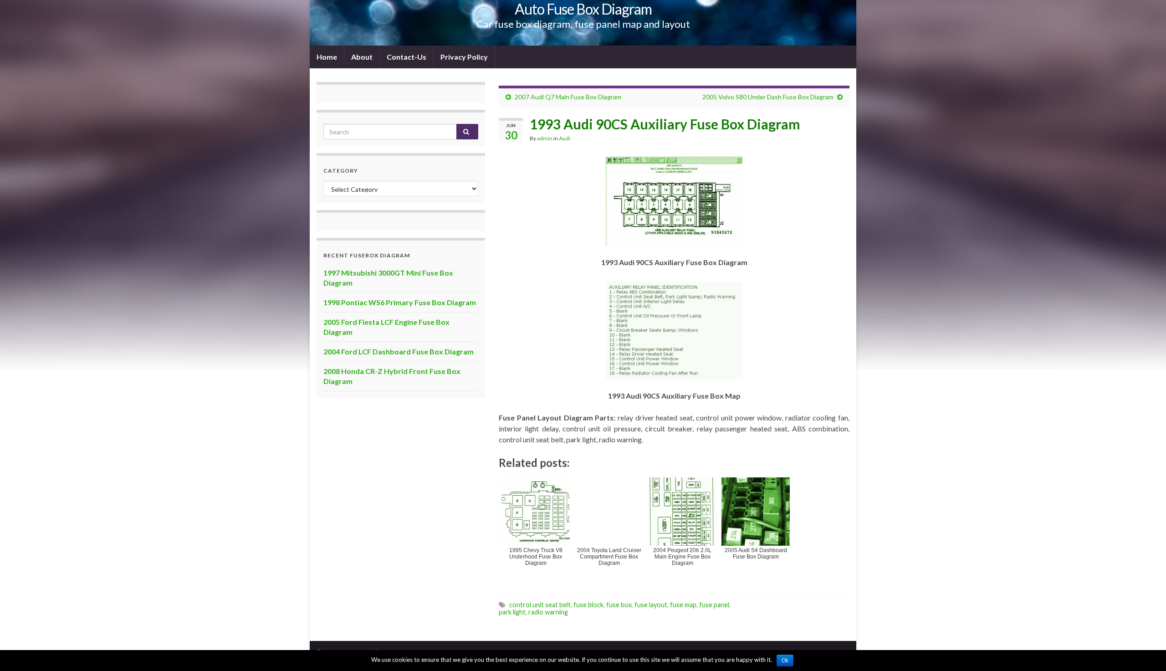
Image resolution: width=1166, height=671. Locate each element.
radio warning (548, 612)
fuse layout (650, 605)
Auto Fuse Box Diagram (583, 9)
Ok (785, 660)
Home (327, 56)
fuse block (588, 605)
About (362, 56)
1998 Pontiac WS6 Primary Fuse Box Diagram (399, 302)
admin (544, 138)
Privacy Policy (464, 56)
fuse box (619, 605)
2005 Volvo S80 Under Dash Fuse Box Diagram (768, 97)
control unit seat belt (540, 605)
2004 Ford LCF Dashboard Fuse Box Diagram (398, 351)
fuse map (683, 605)
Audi (564, 138)
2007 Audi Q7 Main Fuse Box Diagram (568, 97)
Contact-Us (406, 56)
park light (512, 612)
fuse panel (714, 605)
